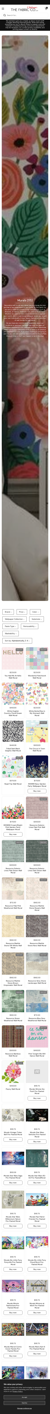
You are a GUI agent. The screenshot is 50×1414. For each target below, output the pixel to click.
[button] (46, 8)
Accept (24, 1397)
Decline (24, 1403)
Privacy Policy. (18, 1391)
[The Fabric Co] (24, 8)
